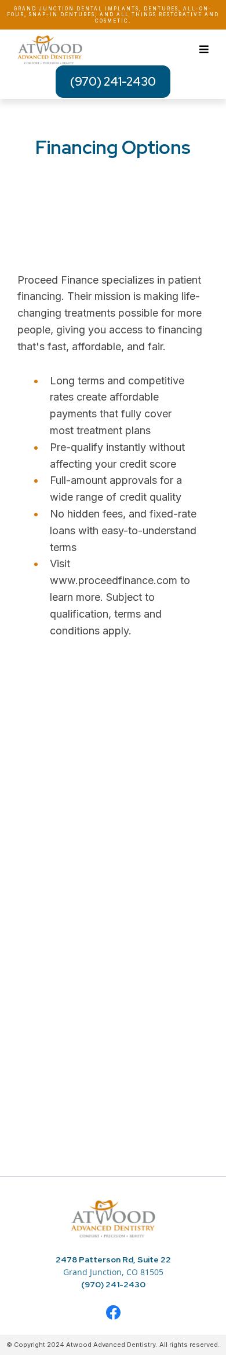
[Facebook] (113, 1312)
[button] (204, 50)
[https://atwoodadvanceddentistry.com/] (113, 1218)
